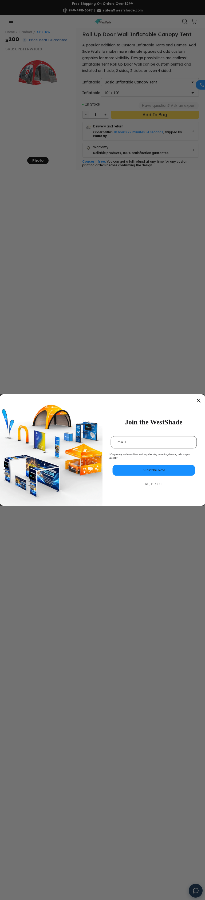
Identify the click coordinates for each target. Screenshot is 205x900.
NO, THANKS (153, 484)
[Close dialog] (199, 400)
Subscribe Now (154, 470)
